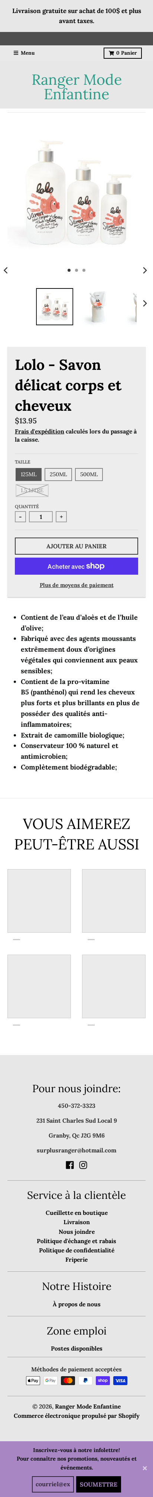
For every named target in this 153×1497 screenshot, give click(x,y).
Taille (22, 462)
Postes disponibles (76, 1348)
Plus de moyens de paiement (77, 584)
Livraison (77, 1222)
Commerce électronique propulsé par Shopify (77, 1415)
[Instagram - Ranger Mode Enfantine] (83, 1165)
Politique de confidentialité (76, 1250)
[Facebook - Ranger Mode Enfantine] (69, 1165)
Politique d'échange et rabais (76, 1241)
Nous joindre (77, 1231)
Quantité (27, 506)
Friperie (76, 1259)
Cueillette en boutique (77, 1212)
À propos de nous (77, 1304)
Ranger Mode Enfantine (77, 86)
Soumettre (98, 1484)
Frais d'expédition (39, 431)
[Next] (145, 270)
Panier (126, 52)
